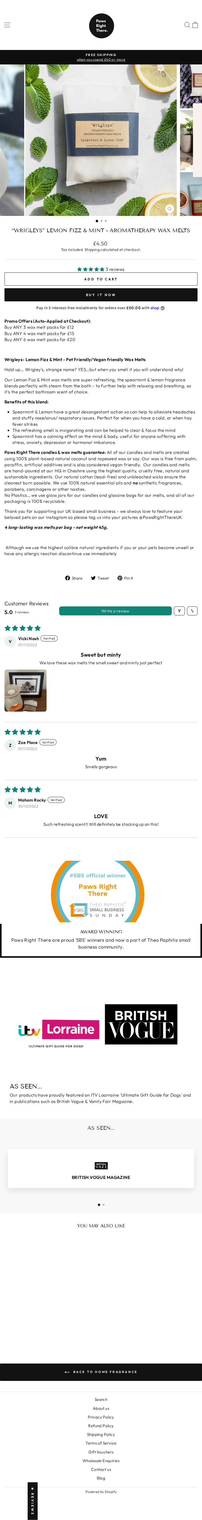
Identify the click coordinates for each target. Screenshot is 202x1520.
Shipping (92, 249)
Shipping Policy (101, 1434)
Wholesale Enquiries (101, 1460)
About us (101, 1408)
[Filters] (179, 610)
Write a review (115, 611)
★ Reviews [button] (33, 1501)
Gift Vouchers (100, 1452)
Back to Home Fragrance (105, 1372)
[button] (91, 269)
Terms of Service (101, 1443)
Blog (101, 1478)
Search (101, 1399)
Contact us (101, 1469)
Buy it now (101, 295)
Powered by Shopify (101, 1491)
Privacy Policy (101, 1417)
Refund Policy (101, 1425)
